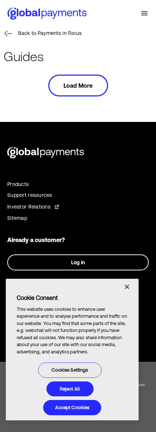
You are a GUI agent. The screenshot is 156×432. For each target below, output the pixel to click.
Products (18, 184)
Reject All (70, 389)
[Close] (127, 287)
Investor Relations (28, 207)
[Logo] (47, 13)
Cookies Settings (70, 370)
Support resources (29, 195)
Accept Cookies (72, 407)
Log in (78, 262)
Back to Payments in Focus (50, 33)
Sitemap (17, 218)
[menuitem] (130, 13)
